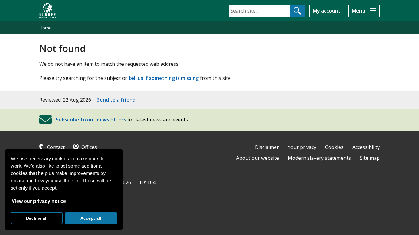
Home (45, 28)
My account (326, 10)
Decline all (37, 218)
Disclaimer (267, 147)
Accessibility (366, 147)
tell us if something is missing (164, 78)
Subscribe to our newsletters (91, 119)
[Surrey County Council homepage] (47, 10)
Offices (89, 147)
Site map (370, 158)
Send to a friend (116, 99)
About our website (257, 158)
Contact (56, 147)
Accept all (90, 218)
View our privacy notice (39, 201)
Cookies (334, 147)
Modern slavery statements (319, 158)
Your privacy (302, 147)
